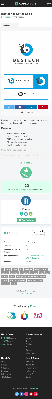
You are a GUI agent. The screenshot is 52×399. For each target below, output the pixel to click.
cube (41, 273)
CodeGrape (33, 388)
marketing (5, 284)
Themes (29, 341)
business (5, 273)
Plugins (29, 344)
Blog (3, 361)
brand (37, 269)
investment (32, 280)
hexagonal (21, 280)
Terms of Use (31, 365)
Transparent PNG (32, 255)
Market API (30, 374)
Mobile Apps (30, 353)
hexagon (13, 280)
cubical (4, 276)
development (21, 276)
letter (40, 280)
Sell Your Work (6, 374)
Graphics (29, 350)
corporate (33, 273)
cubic (47, 273)
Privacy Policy (31, 368)
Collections (5, 368)
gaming (4, 280)
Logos (21, 16)
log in (18, 189)
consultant (14, 273)
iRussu (7, 16)
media (14, 284)
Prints (15, 16)
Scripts (28, 338)
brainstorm (28, 269)
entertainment (33, 276)
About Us (29, 361)
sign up (25, 189)
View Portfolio (27, 220)
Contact (29, 377)
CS (27, 249)
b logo (15, 269)
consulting (24, 273)
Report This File (26, 293)
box (21, 269)
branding (44, 269)
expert (42, 276)
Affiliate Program (7, 377)
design (12, 276)
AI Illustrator (34, 258)
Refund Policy (31, 371)
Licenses (4, 371)
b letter (8, 269)
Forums (4, 365)
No (27, 246)
